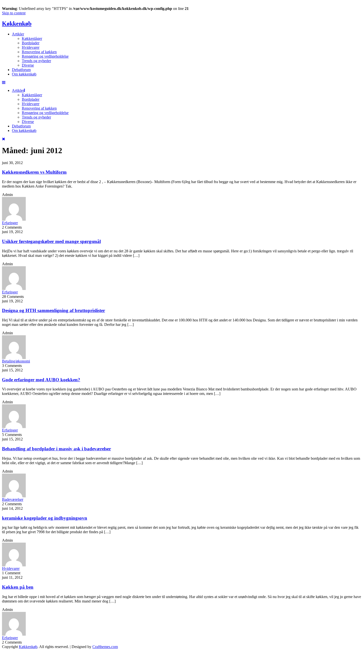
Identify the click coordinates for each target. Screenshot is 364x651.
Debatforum (21, 70)
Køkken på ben (17, 587)
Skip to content (14, 13)
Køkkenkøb (16, 23)
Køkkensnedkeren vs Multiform (34, 172)
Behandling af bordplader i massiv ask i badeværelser (56, 448)
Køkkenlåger (32, 38)
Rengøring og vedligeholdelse (45, 56)
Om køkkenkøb (24, 74)
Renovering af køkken (39, 52)
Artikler (18, 34)
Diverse (28, 65)
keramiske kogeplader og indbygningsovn (44, 518)
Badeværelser (12, 499)
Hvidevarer (30, 47)
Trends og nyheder (36, 61)
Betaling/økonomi (16, 361)
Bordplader (30, 43)
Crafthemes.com (105, 647)
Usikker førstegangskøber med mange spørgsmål (51, 241)
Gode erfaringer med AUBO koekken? (41, 379)
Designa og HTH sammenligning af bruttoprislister (53, 310)
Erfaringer (10, 223)
